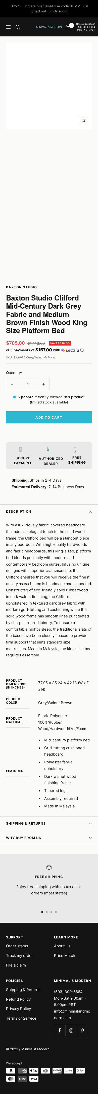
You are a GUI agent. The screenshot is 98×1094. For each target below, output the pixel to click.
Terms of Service (21, 1018)
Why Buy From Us (23, 838)
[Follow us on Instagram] (71, 1030)
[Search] (18, 27)
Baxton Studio (21, 287)
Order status (17, 945)
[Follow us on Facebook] (59, 1030)
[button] (49, 350)
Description (18, 511)
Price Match (64, 955)
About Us (62, 945)
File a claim (16, 965)
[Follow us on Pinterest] (82, 1030)
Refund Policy (18, 999)
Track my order (19, 955)
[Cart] (68, 27)
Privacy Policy (18, 1008)
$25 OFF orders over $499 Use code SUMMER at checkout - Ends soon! (49, 8)
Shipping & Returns (26, 823)
